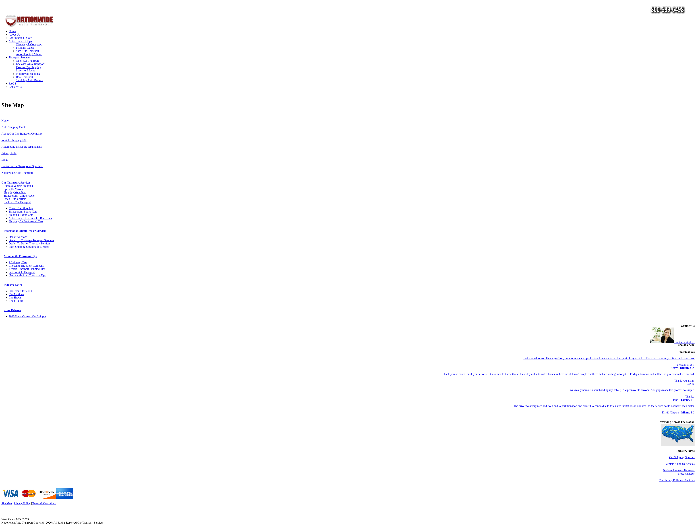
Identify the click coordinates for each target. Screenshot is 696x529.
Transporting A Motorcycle (19, 195)
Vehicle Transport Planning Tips (27, 268)
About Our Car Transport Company (21, 133)
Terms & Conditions (44, 503)
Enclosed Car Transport (17, 202)
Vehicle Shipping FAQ (14, 140)
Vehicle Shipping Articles (680, 463)
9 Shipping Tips (18, 262)
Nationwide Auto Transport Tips (27, 275)
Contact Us (15, 86)
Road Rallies (16, 300)
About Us (14, 34)
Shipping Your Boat (15, 192)
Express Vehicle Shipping (18, 185)
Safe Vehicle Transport (22, 272)
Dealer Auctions (18, 236)
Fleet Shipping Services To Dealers (29, 246)
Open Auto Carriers (15, 198)
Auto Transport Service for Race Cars (30, 218)
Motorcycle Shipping (28, 73)
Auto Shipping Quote (13, 127)
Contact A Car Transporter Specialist (22, 166)
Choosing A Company (29, 44)
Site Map (6, 503)
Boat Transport (24, 77)
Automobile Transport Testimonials (21, 146)
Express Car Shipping (28, 67)
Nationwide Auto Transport (17, 172)
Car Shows (15, 297)
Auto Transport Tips (20, 41)
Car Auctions (16, 294)
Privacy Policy (9, 153)
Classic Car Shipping (21, 208)
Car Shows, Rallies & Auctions (677, 480)
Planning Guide (25, 47)
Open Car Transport (27, 60)
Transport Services (19, 57)
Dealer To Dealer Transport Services (29, 243)
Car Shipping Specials (682, 457)
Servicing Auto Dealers (29, 80)
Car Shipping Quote (20, 37)
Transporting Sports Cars (23, 211)
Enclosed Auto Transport (30, 63)
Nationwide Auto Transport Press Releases (679, 472)
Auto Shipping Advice (29, 54)
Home (12, 31)
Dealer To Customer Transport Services (31, 240)
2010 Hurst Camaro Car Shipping (28, 316)
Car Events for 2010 (20, 291)
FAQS (12, 83)
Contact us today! (684, 342)
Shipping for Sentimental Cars (26, 221)
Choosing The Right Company (26, 265)
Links (4, 159)
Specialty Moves (25, 70)
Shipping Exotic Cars (21, 214)
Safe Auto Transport (27, 50)
